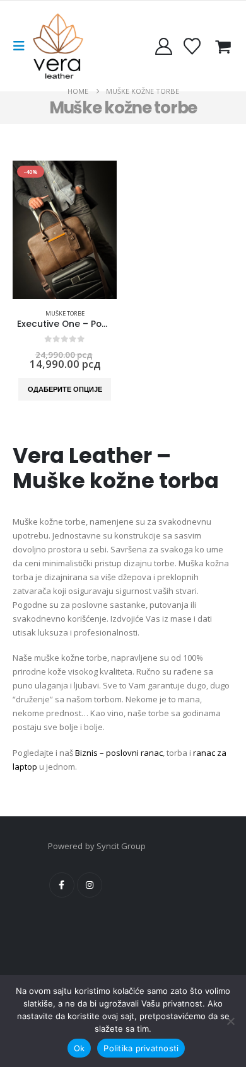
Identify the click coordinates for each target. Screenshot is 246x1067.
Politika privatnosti (141, 1048)
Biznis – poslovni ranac (119, 752)
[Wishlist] (192, 46)
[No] (230, 1021)
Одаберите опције (65, 389)
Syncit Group (121, 846)
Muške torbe (65, 313)
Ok (79, 1048)
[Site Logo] (58, 46)
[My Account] (163, 46)
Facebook (61, 885)
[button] (23, 46)
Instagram (89, 885)
